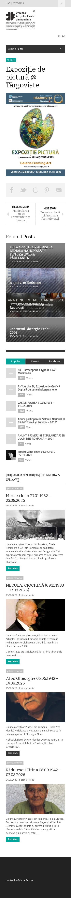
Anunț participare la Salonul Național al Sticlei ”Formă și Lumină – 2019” (41, 421)
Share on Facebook (12, 190)
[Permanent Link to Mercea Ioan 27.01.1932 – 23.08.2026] (35, 525)
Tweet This (24, 190)
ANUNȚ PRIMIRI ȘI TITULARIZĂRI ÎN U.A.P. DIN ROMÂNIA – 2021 (41, 437)
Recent (35, 361)
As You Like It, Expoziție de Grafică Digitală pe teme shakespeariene (39, 388)
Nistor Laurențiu (26, 506)
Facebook (54, 361)
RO (63, 36)
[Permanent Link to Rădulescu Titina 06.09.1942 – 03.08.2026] (35, 799)
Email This (59, 190)
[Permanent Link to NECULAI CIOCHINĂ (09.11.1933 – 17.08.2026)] (35, 615)
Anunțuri (11, 60)
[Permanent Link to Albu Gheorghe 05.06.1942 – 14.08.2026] (35, 707)
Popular (15, 361)
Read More (13, 568)
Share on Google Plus (35, 190)
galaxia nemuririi (14, 488)
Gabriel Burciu (25, 880)
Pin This (47, 190)
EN (59, 36)
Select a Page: (61, 3)
